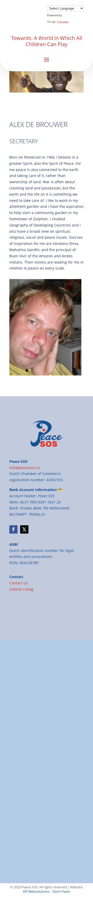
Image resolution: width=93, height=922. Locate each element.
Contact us (18, 582)
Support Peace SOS (36, 737)
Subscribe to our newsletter (33, 786)
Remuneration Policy (27, 832)
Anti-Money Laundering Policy (35, 838)
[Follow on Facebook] (13, 529)
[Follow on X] (24, 529)
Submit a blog (21, 589)
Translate (62, 22)
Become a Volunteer (26, 779)
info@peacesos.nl (24, 761)
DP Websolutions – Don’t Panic (46, 891)
